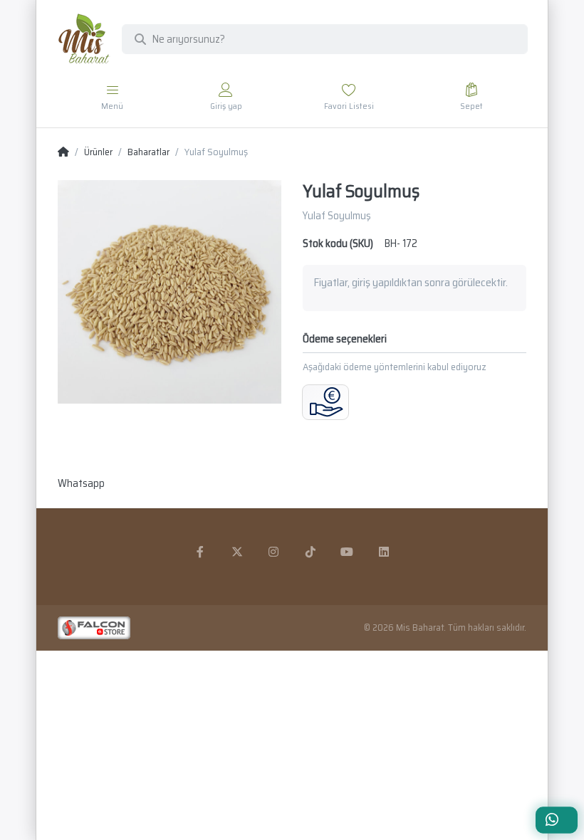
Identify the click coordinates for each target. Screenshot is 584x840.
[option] (169, 292)
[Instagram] (273, 551)
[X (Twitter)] (237, 551)
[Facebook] (200, 551)
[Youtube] (347, 551)
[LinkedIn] (384, 551)
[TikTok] (310, 551)
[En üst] (63, 152)
